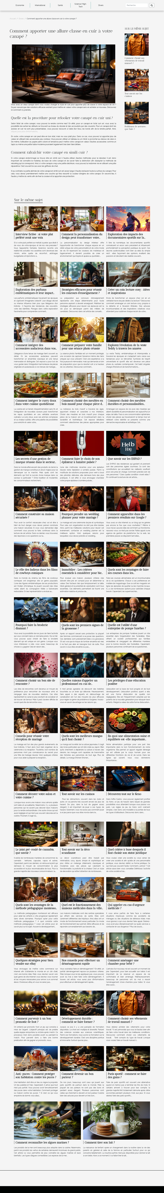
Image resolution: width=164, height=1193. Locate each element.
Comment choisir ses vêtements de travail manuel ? (134, 60)
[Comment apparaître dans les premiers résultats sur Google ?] (128, 499)
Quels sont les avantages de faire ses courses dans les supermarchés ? (128, 573)
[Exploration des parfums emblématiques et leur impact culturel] (36, 274)
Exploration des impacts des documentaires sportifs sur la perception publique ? (126, 238)
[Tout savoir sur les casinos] (137, 80)
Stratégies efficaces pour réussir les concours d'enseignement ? (82, 291)
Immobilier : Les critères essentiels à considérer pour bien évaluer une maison (82, 573)
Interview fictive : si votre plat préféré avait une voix (34, 236)
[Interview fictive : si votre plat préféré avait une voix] (36, 219)
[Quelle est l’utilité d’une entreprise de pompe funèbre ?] (128, 609)
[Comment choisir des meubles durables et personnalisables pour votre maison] (128, 385)
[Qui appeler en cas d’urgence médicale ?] (128, 889)
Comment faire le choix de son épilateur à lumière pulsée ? (81, 460)
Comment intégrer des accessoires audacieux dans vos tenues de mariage (36, 348)
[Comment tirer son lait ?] (116, 1120)
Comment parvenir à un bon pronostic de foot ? (33, 1020)
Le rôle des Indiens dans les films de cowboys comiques (36, 571)
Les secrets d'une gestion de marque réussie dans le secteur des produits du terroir (35, 462)
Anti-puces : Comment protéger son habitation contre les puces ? (36, 1075)
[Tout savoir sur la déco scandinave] (82, 834)
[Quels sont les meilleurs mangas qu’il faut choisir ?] (82, 720)
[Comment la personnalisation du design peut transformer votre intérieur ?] (82, 219)
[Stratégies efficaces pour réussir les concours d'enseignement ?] (82, 274)
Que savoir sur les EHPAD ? (125, 458)
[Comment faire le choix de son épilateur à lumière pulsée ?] (82, 443)
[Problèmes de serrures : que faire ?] (137, 113)
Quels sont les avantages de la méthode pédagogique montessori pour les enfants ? (37, 908)
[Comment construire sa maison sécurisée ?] (36, 499)
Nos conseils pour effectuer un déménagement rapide (81, 962)
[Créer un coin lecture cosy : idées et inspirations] (128, 274)
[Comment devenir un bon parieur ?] (82, 1058)
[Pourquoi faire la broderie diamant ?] (36, 609)
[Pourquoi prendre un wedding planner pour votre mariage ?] (82, 499)
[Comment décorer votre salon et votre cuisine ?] (36, 778)
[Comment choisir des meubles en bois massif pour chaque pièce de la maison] (82, 385)
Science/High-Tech (81, 5)
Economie (20, 5)
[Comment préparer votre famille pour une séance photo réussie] (82, 330)
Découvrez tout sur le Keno (124, 794)
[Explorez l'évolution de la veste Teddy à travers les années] (128, 330)
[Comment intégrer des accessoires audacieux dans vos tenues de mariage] (36, 330)
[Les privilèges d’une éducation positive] (128, 665)
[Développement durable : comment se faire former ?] (82, 1003)
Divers (100, 5)
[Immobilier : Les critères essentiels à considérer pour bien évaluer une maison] (82, 554)
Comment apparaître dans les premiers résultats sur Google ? (127, 515)
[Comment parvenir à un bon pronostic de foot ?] (36, 1003)
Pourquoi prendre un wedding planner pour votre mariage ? (80, 515)
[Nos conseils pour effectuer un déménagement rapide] (82, 945)
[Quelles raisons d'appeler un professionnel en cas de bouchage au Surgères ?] (82, 665)
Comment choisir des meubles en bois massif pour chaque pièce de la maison (82, 404)
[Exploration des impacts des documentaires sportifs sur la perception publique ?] (128, 219)
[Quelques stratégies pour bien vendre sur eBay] (36, 945)
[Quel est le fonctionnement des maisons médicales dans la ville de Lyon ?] (82, 889)
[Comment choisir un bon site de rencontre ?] (36, 665)
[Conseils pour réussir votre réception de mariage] (36, 720)
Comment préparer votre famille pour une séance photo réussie (82, 346)
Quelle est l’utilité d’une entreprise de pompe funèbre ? (127, 626)
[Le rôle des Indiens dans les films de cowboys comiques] (36, 554)
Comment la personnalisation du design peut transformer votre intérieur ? (82, 238)
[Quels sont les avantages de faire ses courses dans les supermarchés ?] (128, 554)
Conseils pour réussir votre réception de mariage (32, 737)
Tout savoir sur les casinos (78, 794)
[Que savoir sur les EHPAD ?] (128, 443)
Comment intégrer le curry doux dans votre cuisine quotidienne (36, 402)
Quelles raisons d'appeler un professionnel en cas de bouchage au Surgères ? (80, 684)
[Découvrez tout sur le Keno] (128, 778)
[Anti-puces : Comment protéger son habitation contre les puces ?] (36, 1058)
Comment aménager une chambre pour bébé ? (123, 962)
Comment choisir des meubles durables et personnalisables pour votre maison (126, 404)
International (40, 5)
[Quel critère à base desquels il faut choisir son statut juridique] (128, 834)
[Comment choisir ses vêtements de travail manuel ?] (137, 44)
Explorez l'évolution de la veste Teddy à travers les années (127, 346)
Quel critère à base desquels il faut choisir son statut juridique (127, 851)
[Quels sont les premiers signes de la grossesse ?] (82, 609)
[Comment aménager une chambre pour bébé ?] (128, 945)
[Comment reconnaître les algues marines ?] (47, 1120)
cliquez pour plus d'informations (24, 131)
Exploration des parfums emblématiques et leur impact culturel (34, 293)
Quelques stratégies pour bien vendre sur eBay (34, 962)
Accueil (13, 19)
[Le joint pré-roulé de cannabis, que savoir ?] (36, 834)
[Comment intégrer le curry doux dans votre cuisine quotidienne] (36, 385)
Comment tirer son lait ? (100, 1142)
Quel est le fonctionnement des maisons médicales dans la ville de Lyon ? (82, 908)
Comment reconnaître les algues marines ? (42, 1142)
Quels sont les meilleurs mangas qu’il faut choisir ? (82, 737)
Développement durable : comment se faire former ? (78, 1020)
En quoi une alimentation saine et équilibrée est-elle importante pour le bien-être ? (129, 739)
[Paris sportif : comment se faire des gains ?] (128, 1058)
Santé (60, 5)
